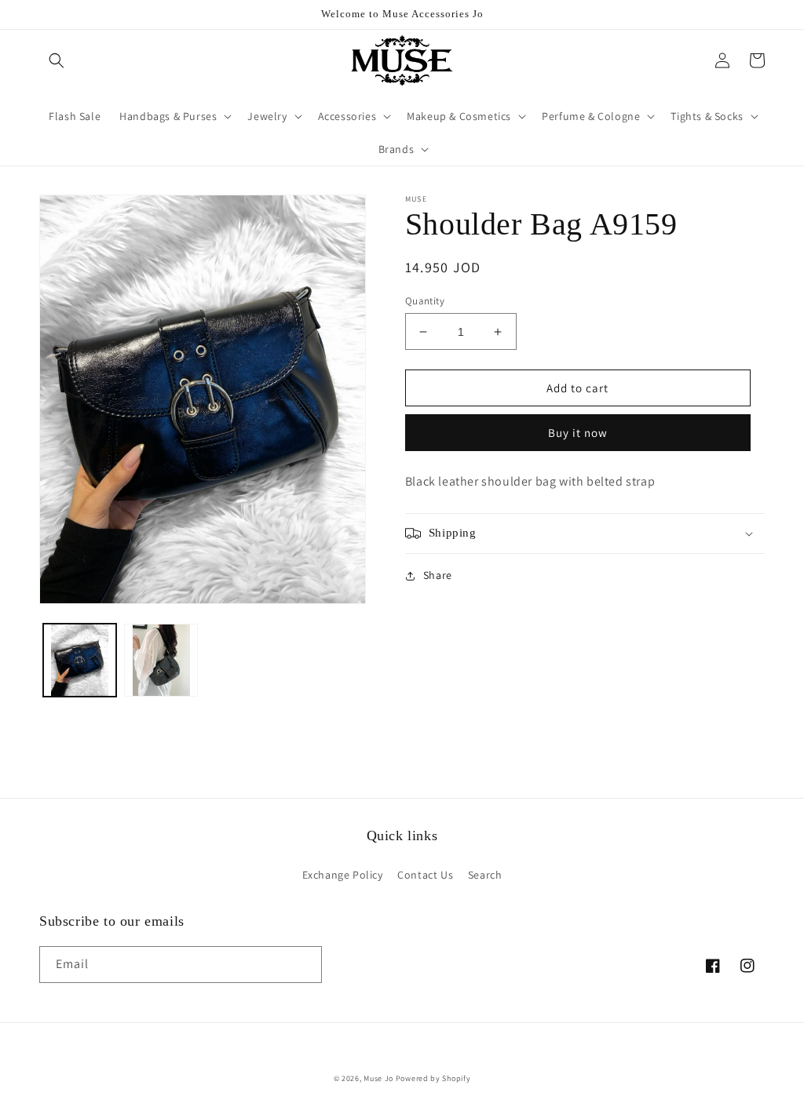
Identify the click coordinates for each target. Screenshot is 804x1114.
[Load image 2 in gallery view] (160, 660)
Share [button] (437, 575)
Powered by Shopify (433, 1078)
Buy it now (578, 432)
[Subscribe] (304, 964)
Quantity (424, 301)
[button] (56, 60)
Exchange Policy (342, 875)
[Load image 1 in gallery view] (79, 660)
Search (485, 875)
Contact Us (425, 875)
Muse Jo (378, 1078)
